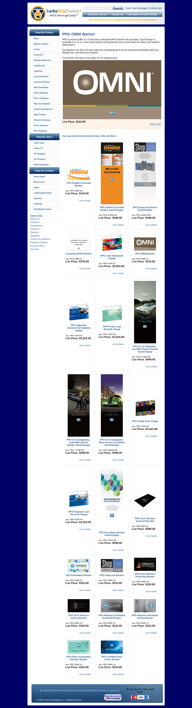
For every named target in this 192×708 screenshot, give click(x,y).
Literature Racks (42, 82)
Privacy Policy (37, 246)
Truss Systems (41, 125)
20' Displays (40, 159)
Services (34, 229)
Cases (37, 49)
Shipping (35, 235)
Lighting (38, 71)
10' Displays (40, 154)
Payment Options (39, 242)
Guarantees (36, 225)
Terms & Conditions (40, 239)
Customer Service (97, 14)
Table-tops (39, 143)
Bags (36, 38)
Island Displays (41, 164)
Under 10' (38, 148)
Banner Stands (41, 44)
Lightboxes (39, 65)
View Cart (157, 8)
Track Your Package (136, 8)
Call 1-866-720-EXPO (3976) (142, 14)
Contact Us (117, 14)
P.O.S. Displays (41, 98)
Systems (38, 198)
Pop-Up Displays (42, 104)
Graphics (35, 222)
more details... (85, 200)
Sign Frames (40, 114)
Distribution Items (43, 209)
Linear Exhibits (41, 76)
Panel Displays (41, 93)
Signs (36, 187)
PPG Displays (40, 131)
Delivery (34, 232)
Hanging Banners (42, 60)
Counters (38, 55)
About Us (35, 219)
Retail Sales (39, 176)
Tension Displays (42, 120)
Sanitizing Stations (43, 109)
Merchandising (41, 87)
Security (34, 249)
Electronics (39, 182)
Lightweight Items (43, 193)
